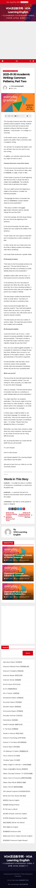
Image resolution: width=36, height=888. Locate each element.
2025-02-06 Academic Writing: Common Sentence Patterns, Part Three (11, 516)
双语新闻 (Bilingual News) (11, 805)
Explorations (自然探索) (10, 720)
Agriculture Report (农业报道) (12, 662)
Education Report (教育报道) (12, 706)
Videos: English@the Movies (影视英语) (15, 769)
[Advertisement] (18, 40)
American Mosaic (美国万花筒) (13, 675)
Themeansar (18, 876)
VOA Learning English (17, 86)
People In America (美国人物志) (13, 733)
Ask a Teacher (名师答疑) (11, 693)
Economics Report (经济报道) (12, 702)
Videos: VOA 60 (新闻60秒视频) (13, 787)
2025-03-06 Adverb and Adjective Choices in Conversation (15, 594)
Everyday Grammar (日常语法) (10, 71)
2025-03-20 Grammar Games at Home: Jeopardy (18, 556)
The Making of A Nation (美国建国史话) (15, 751)
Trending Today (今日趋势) (11, 760)
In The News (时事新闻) (10, 729)
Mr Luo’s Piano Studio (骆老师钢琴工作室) (18, 880)
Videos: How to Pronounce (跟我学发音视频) (17, 778)
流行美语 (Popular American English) (15, 813)
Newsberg (28, 874)
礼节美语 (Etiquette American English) (15, 818)
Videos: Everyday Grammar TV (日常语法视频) (18, 773)
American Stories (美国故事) (12, 680)
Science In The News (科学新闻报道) (15, 742)
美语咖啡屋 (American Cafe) (12, 831)
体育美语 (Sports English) (11, 800)
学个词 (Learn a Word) (10, 809)
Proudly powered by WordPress (12, 874)
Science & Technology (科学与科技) (14, 738)
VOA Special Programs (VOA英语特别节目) (16, 791)
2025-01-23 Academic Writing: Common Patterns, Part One (24, 515)
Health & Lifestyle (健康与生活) (13, 724)
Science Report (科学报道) (11, 747)
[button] (30, 61)
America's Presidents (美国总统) (13, 671)
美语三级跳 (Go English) (10, 827)
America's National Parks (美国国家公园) (16, 666)
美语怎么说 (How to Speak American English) (17, 836)
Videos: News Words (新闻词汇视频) (14, 782)
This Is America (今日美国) (11, 756)
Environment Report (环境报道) (13, 711)
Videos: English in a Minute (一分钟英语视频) (17, 764)
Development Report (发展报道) (13, 698)
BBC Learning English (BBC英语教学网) (18, 884)
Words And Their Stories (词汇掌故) (14, 796)
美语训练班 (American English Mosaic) (15, 840)
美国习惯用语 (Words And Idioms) (14, 822)
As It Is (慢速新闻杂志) (10, 689)
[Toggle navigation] (17, 61)
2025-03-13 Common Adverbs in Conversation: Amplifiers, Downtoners (16, 575)
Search (5, 647)
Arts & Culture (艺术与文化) (12, 684)
